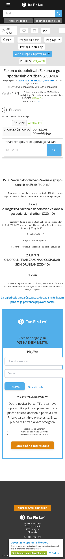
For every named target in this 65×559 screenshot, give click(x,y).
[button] (54, 150)
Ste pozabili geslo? (35, 387)
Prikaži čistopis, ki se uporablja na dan (30, 142)
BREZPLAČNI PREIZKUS (32, 508)
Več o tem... (54, 553)
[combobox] (28, 13)
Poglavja (51, 39)
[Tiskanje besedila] (34, 30)
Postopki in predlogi (31, 46)
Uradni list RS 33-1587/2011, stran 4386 (36, 80)
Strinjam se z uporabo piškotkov (28, 553)
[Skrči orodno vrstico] (62, 30)
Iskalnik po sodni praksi (48, 20)
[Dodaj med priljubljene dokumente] (24, 30)
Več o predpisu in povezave (31, 54)
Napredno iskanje (18, 20)
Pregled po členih (29, 39)
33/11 (40, 101)
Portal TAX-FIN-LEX (32, 5)
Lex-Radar (8, 30)
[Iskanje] (58, 13)
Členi (6, 39)
